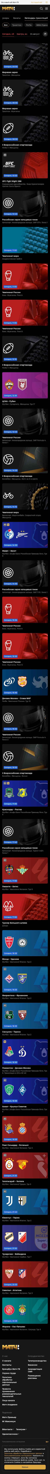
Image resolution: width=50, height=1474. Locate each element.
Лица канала (8, 1400)
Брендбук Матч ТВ (11, 1369)
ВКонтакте (7, 1429)
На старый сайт (36, 2)
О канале (6, 1361)
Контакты (6, 1365)
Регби (29, 25)
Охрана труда (9, 1373)
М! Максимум (9, 1421)
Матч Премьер (9, 1417)
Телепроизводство (37, 1361)
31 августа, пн (37, 34)
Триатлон (16, 25)
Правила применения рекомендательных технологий (11, 1393)
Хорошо (25, 1467)
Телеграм (20, 1429)
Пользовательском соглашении (18, 1456)
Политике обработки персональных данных (23, 1453)
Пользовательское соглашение (13, 1442)
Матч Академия (9, 1404)
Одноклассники (10, 1434)
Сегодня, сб (8, 34)
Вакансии (32, 1365)
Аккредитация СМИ (35, 1370)
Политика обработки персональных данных (9, 1381)
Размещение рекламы (34, 1376)
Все (6, 25)
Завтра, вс (22, 34)
